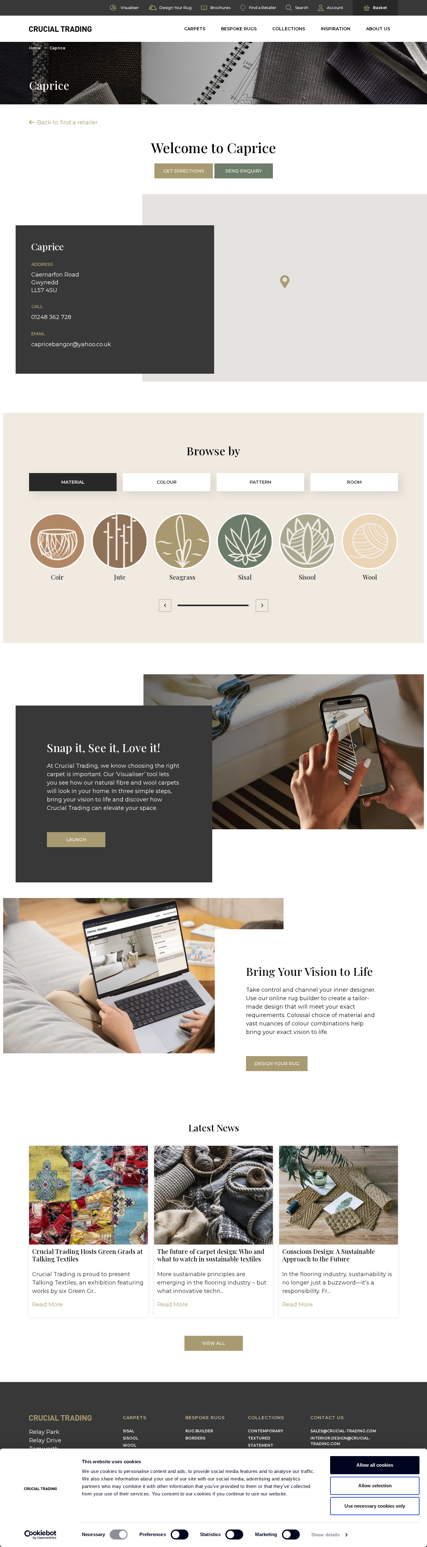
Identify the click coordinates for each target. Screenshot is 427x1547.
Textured (259, 1438)
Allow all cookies (374, 1465)
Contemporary (265, 1431)
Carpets (194, 29)
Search (301, 7)
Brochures (220, 7)
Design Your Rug (175, 7)
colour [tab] (167, 482)
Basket (380, 7)
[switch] (179, 1535)
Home (35, 48)
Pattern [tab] (260, 482)
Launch (76, 839)
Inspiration (335, 29)
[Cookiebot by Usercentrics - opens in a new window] (40, 1535)
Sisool (130, 1438)
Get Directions (183, 171)
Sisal (128, 1431)
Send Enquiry (243, 171)
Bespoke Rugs (239, 29)
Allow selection (375, 1485)
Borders (195, 1438)
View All (213, 1343)
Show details (325, 1534)
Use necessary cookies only (374, 1506)
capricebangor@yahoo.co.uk (71, 344)
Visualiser (130, 7)
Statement (260, 1445)
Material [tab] (73, 482)
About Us (378, 29)
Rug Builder (199, 1431)
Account (335, 7)
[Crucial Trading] (60, 28)
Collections (288, 29)
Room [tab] (354, 482)
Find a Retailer (262, 7)
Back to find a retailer (67, 122)
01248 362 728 (51, 317)
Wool (129, 1445)
